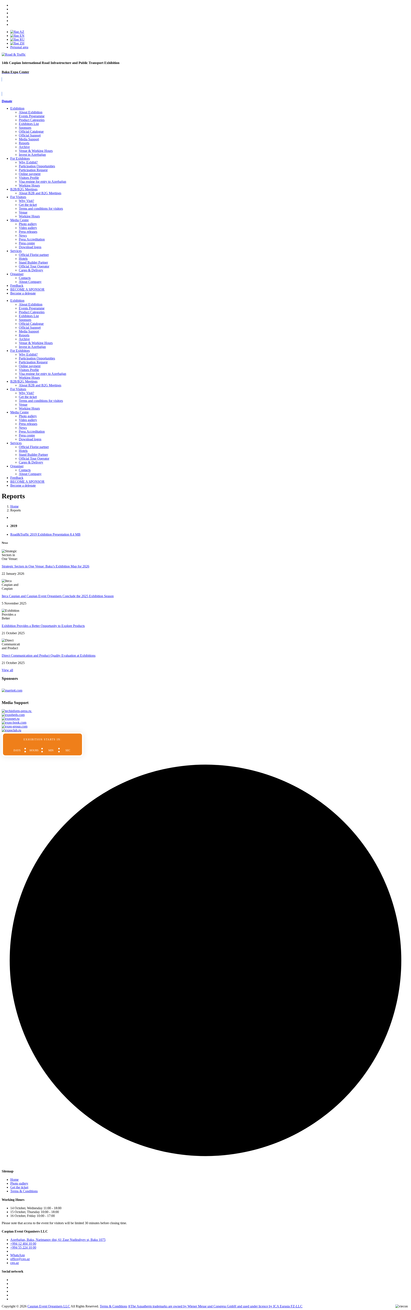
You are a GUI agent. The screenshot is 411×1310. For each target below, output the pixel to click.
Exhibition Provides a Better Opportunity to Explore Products (43, 626)
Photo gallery (28, 224)
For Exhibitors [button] (20, 350)
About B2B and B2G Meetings (40, 193)
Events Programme (32, 116)
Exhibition (17, 108)
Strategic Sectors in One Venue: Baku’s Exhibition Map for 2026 (45, 566)
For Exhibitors (20, 158)
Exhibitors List (29, 124)
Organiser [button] (17, 466)
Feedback (16, 285)
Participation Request (33, 170)
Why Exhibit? (28, 162)
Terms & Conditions (24, 1191)
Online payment (29, 174)
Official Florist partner (34, 255)
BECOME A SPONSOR (27, 481)
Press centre (27, 243)
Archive (24, 147)
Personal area (19, 47)
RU (22, 39)
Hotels (23, 258)
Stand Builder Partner (33, 262)
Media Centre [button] (19, 412)
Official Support (30, 135)
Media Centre (19, 220)
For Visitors (18, 197)
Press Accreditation (32, 239)
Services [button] (16, 443)
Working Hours (29, 185)
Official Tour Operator (34, 266)
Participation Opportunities (37, 166)
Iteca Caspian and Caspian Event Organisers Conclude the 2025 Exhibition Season (58, 596)
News (23, 235)
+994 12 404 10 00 (23, 1243)
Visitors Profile (29, 178)
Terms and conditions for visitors (41, 208)
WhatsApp (17, 1255)
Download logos (30, 247)
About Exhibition (30, 112)
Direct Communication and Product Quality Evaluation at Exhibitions (48, 655)
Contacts (25, 278)
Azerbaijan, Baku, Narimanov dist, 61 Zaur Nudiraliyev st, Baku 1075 (58, 1240)
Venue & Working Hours (36, 151)
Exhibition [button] (17, 300)
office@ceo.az (20, 1259)
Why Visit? (26, 201)
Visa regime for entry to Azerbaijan (42, 181)
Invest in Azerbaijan (32, 154)
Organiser (17, 274)
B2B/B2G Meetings (23, 189)
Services (16, 251)
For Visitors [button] (18, 389)
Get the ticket (28, 204)
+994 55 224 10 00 (23, 1247)
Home (14, 1179)
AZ (21, 32)
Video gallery (28, 228)
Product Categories (32, 120)
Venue (23, 212)
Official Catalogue (31, 131)
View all (7, 670)
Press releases (28, 231)
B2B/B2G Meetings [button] (23, 381)
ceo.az (14, 1263)
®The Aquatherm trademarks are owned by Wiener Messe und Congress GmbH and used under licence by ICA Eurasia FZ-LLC (215, 1306)
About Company (30, 282)
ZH (21, 43)
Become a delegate (23, 485)
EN (21, 35)
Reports (24, 143)
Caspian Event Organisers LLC (48, 1306)
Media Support (29, 139)
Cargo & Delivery (31, 270)
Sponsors (25, 127)
